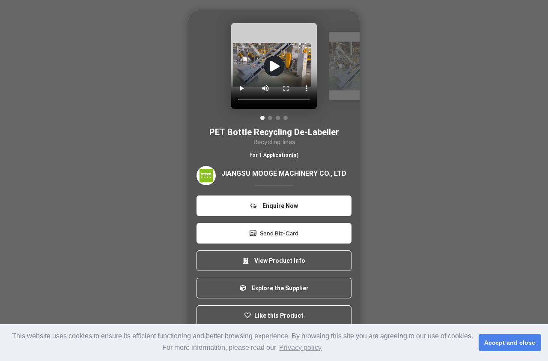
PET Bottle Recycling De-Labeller (274, 132)
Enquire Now (279, 205)
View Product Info (278, 260)
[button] (262, 118)
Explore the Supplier (279, 288)
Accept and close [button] (509, 342)
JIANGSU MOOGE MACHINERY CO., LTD (283, 173)
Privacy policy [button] (300, 347)
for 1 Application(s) (274, 155)
